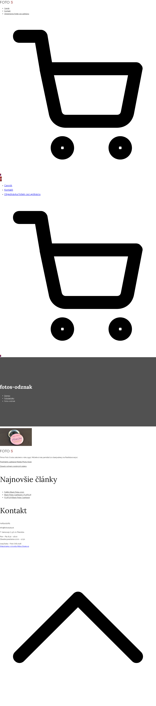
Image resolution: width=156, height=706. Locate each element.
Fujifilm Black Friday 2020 (14, 492)
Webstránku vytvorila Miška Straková (14, 546)
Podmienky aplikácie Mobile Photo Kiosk (16, 462)
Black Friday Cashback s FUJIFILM (17, 495)
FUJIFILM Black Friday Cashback (17, 498)
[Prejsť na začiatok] (78, 705)
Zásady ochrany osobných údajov (13, 466)
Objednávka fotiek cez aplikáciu (16, 14)
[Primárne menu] (1, 177)
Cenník (6, 8)
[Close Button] (1, 180)
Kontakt (7, 11)
